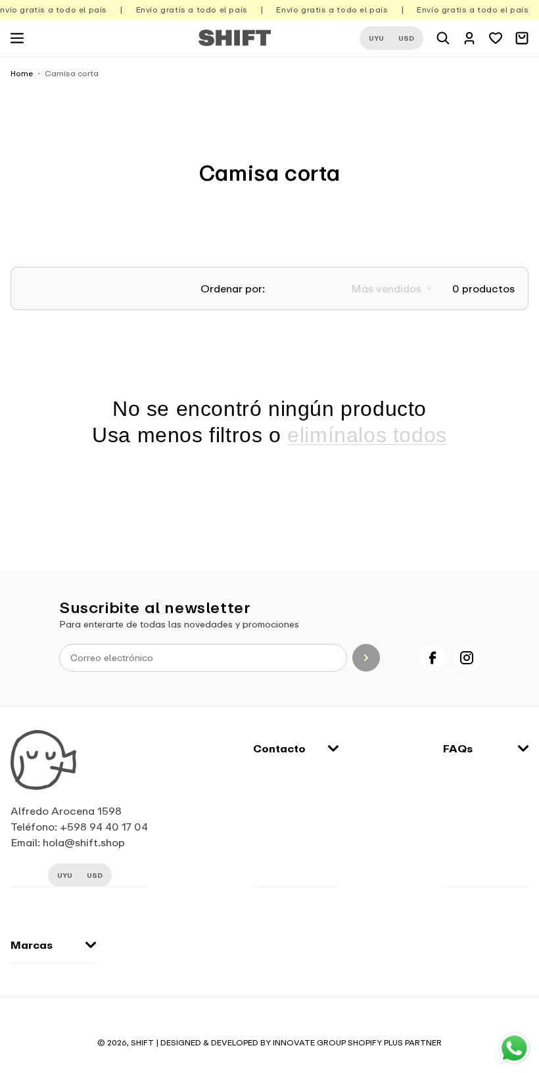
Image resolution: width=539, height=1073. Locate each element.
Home (22, 73)
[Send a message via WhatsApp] (514, 1048)
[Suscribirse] (366, 658)
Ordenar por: (232, 288)
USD (406, 38)
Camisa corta (72, 73)
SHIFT (142, 1042)
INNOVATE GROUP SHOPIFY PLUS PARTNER (357, 1042)
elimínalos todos (367, 435)
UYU (376, 38)
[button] (17, 38)
